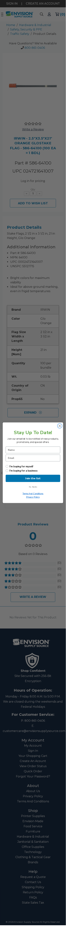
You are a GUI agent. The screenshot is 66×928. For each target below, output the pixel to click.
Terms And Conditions (33, 493)
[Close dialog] (59, 425)
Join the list (32, 478)
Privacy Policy (33, 497)
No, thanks (33, 487)
